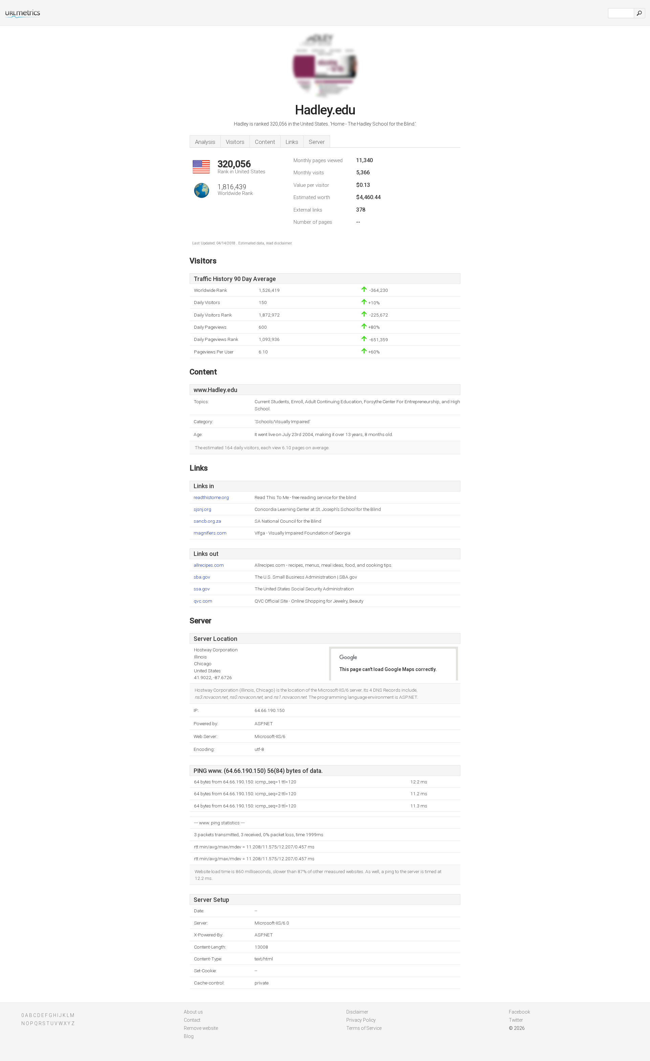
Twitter (516, 1020)
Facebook (519, 1012)
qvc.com (203, 601)
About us (193, 1012)
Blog (189, 1036)
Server (317, 141)
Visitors (235, 141)
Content (265, 141)
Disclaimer (357, 1012)
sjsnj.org (202, 509)
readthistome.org (211, 497)
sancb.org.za (207, 521)
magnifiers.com (210, 533)
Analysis (205, 141)
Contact (192, 1020)
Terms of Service (364, 1028)
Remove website (201, 1028)
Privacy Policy (361, 1020)
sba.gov (202, 577)
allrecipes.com (209, 565)
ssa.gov (202, 588)
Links (292, 141)
